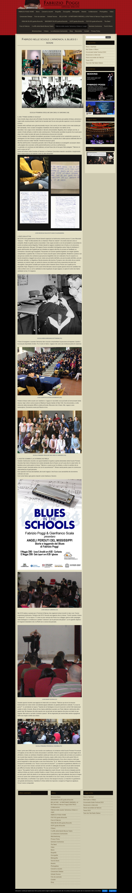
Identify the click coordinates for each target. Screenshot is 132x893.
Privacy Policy (95, 31)
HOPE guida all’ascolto (77, 21)
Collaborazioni (92, 12)
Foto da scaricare (39, 16)
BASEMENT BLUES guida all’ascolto (56, 21)
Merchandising (55, 836)
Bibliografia (75, 12)
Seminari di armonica (95, 26)
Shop (71, 31)
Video (111, 12)
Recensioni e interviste (93, 55)
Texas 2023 (89, 60)
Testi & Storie (108, 26)
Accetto (105, 891)
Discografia (66, 12)
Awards (84, 12)
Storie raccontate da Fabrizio (95, 57)
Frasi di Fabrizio (24, 26)
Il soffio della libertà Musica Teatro (43, 26)
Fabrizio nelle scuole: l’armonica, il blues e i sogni (71, 26)
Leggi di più (113, 891)
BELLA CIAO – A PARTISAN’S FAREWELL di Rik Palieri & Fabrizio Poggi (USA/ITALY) (85, 16)
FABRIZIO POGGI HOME (26, 12)
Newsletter (78, 31)
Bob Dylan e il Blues (92, 49)
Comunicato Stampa (26, 16)
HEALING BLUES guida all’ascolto (32, 21)
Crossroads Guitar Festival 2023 (96, 52)
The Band (107, 21)
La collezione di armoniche (59, 31)
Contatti (86, 31)
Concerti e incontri (47, 12)
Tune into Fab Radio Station (94, 63)
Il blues (46, 31)
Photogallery (104, 12)
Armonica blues (37, 31)
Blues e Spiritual (91, 47)
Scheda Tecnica (52, 16)
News (38, 12)
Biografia (58, 12)
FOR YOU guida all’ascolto (94, 21)
